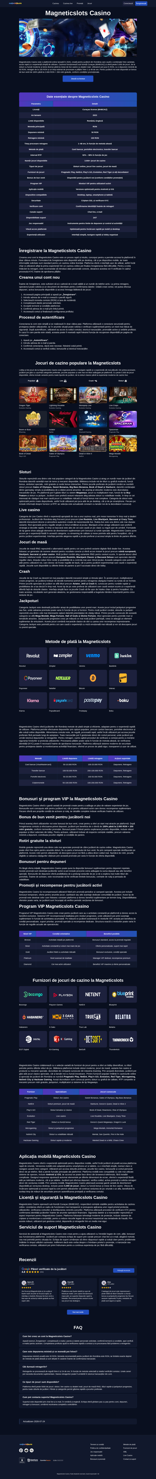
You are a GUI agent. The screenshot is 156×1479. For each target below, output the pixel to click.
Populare (31, 381)
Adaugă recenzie (123, 1270)
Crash (91, 381)
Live (61, 381)
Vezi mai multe (78, 1312)
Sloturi (121, 381)
